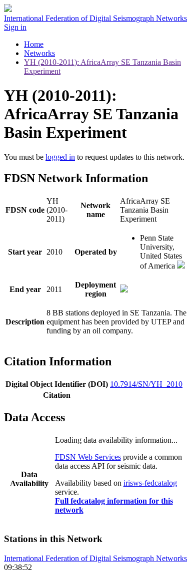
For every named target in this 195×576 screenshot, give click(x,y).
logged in (60, 157)
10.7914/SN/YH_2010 (146, 384)
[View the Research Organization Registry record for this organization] (181, 266)
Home (34, 44)
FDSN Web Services (88, 457)
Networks (39, 53)
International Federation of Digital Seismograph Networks (95, 558)
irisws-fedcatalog (150, 483)
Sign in (15, 27)
